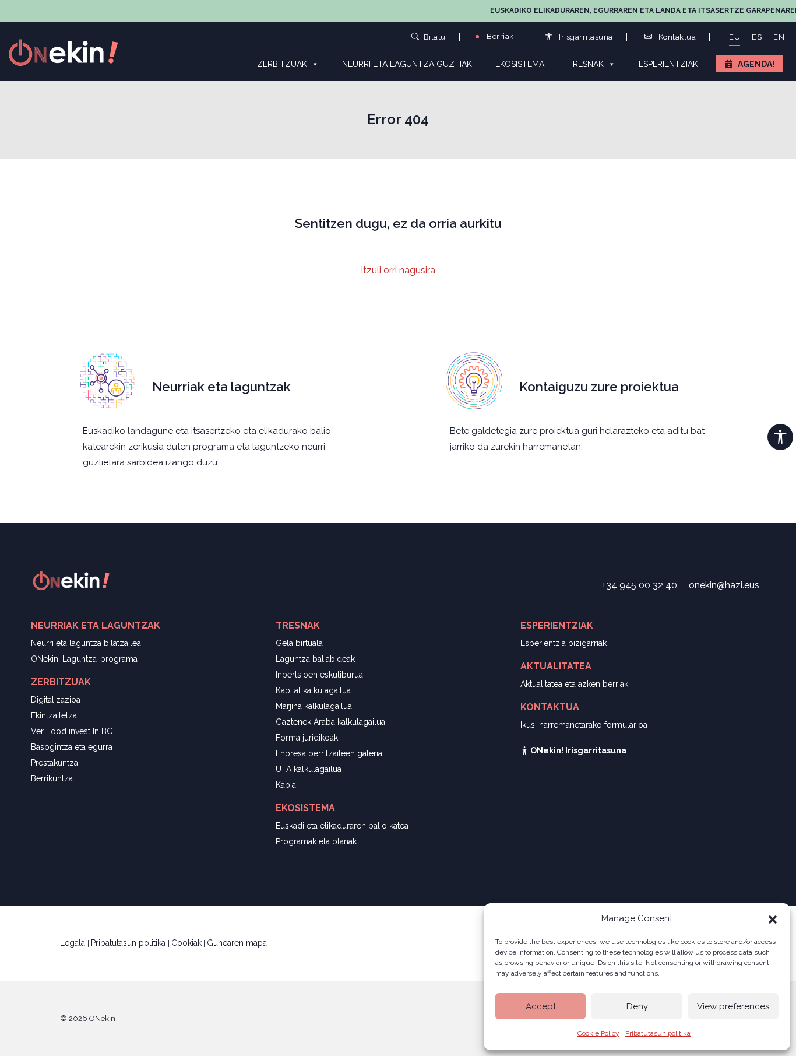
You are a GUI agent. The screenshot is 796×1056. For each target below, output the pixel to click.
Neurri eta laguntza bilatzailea (86, 643)
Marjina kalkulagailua (314, 706)
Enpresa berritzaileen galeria (329, 753)
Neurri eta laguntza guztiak (407, 64)
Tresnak (586, 64)
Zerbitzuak (282, 64)
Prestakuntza (54, 762)
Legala (73, 943)
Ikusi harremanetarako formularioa (583, 724)
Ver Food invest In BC (71, 731)
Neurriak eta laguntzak (221, 386)
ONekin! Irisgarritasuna (577, 750)
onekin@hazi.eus (724, 585)
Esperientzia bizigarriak (563, 643)
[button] (773, 918)
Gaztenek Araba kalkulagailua (330, 722)
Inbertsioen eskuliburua (319, 674)
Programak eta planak (316, 841)
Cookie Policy (598, 1033)
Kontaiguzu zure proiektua (599, 386)
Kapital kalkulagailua (313, 690)
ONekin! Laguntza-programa (84, 659)
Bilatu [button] (435, 36)
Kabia (286, 785)
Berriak (499, 36)
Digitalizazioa (55, 699)
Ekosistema (519, 64)
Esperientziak (668, 64)
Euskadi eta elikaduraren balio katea (342, 825)
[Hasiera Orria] (70, 51)
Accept (541, 1006)
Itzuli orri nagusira (398, 270)
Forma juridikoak (307, 737)
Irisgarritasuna (585, 37)
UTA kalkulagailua (308, 769)
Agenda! (756, 64)
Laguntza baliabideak (315, 659)
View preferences (733, 1006)
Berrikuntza (52, 778)
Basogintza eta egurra (71, 747)
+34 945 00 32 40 (639, 585)
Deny (637, 1006)
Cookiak (186, 943)
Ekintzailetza (54, 715)
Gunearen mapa (237, 943)
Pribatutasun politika (658, 1033)
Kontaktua (676, 37)
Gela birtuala (299, 643)
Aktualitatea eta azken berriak (574, 684)
